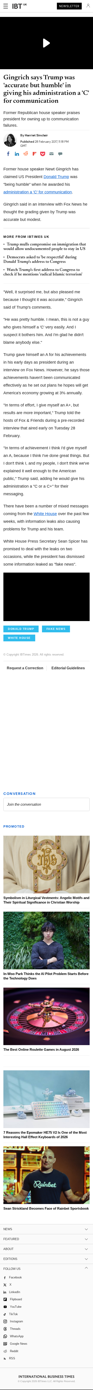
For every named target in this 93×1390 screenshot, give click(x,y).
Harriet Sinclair (36, 135)
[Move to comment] (60, 154)
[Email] (51, 154)
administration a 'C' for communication (37, 192)
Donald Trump (56, 176)
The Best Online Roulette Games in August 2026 (41, 1049)
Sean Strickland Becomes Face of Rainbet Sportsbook (46, 1208)
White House (45, 514)
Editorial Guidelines (68, 668)
